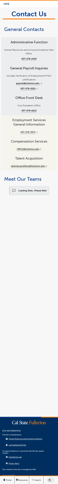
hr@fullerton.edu (15, 457)
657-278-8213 (29, 110)
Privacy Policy (14, 463)
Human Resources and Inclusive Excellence (25, 439)
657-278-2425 (29, 58)
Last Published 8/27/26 (17, 445)
